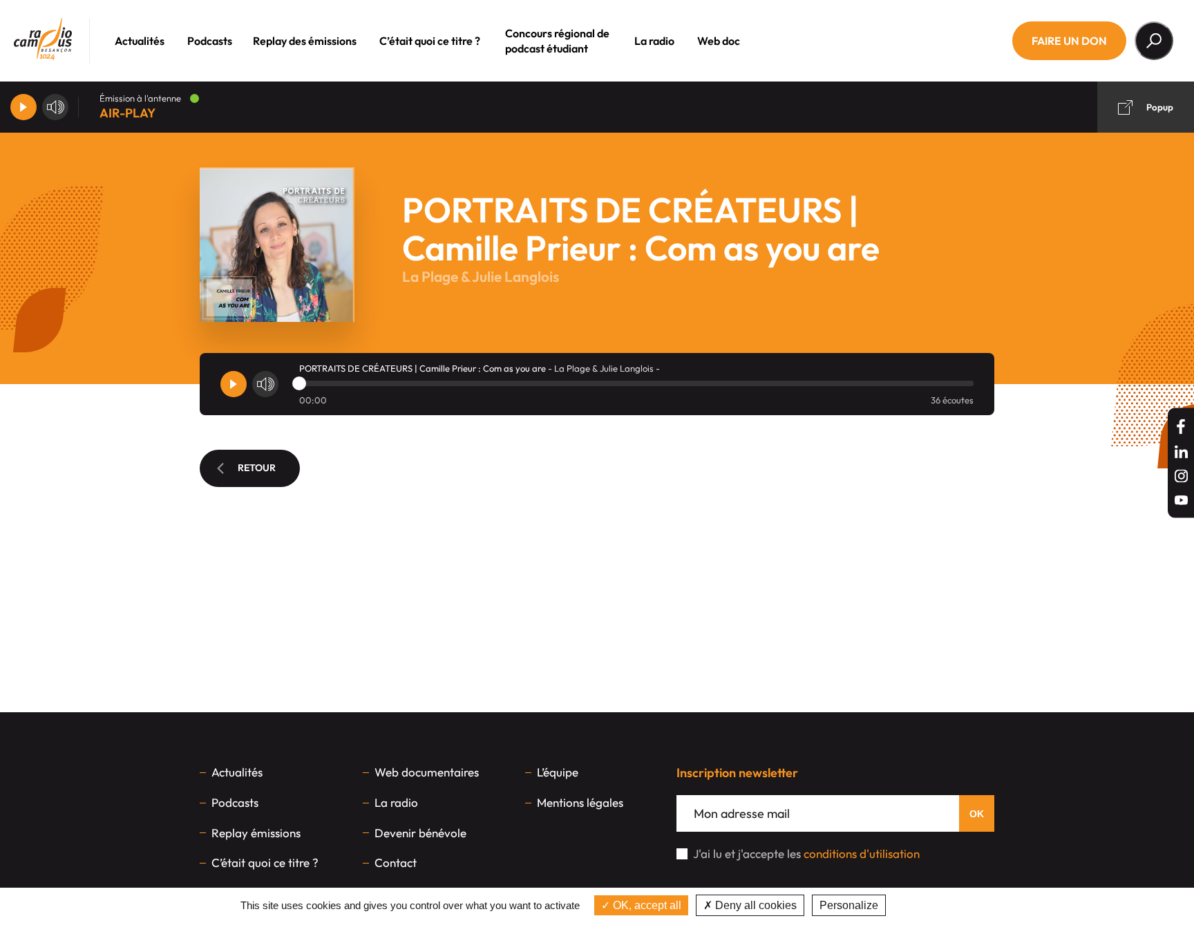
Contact (396, 862)
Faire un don (1069, 41)
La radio (654, 41)
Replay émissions (256, 833)
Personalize (848, 905)
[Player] (23, 107)
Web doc (718, 41)
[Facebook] (1181, 426)
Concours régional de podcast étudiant (557, 40)
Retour (257, 467)
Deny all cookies (754, 905)
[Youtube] (1181, 500)
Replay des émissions (305, 41)
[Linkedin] (1181, 451)
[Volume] (55, 107)
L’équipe (557, 772)
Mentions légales (580, 802)
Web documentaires (427, 772)
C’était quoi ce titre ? (429, 41)
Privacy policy (924, 905)
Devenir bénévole (420, 833)
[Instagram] (1181, 476)
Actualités (139, 41)
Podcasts (209, 41)
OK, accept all (645, 905)
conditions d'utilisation (862, 853)
